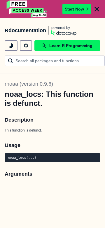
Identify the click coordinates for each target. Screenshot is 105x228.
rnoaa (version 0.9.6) (29, 84)
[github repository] (26, 45)
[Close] (97, 9)
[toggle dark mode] (11, 45)
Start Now (74, 9)
